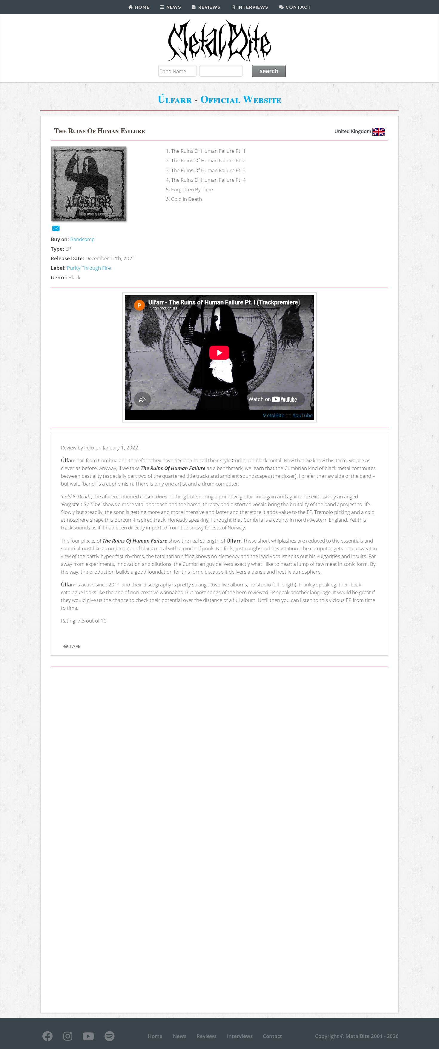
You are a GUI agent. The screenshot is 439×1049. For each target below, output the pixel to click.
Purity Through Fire (89, 267)
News (173, 7)
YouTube (303, 415)
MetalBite (273, 415)
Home (141, 7)
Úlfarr (175, 99)
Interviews (252, 7)
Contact (297, 7)
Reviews (209, 7)
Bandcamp (82, 239)
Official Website (240, 99)
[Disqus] (220, 755)
